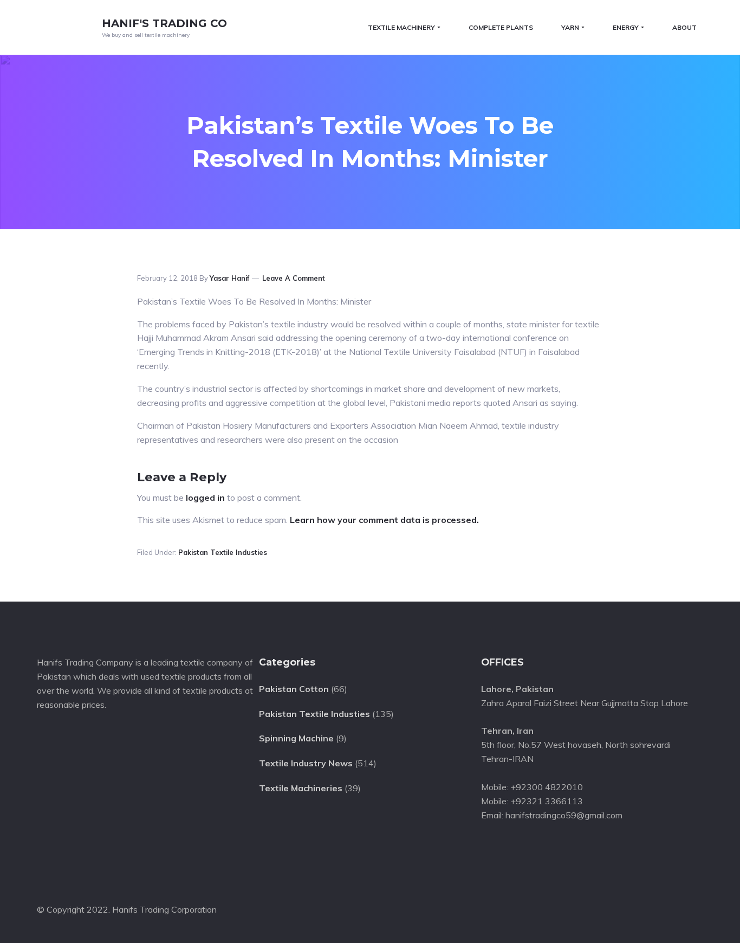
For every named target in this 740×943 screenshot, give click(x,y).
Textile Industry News (306, 763)
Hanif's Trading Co (164, 23)
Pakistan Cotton (294, 688)
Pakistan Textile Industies (222, 552)
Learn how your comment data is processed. (384, 519)
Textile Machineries (300, 788)
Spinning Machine (296, 738)
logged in (205, 497)
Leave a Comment (293, 278)
